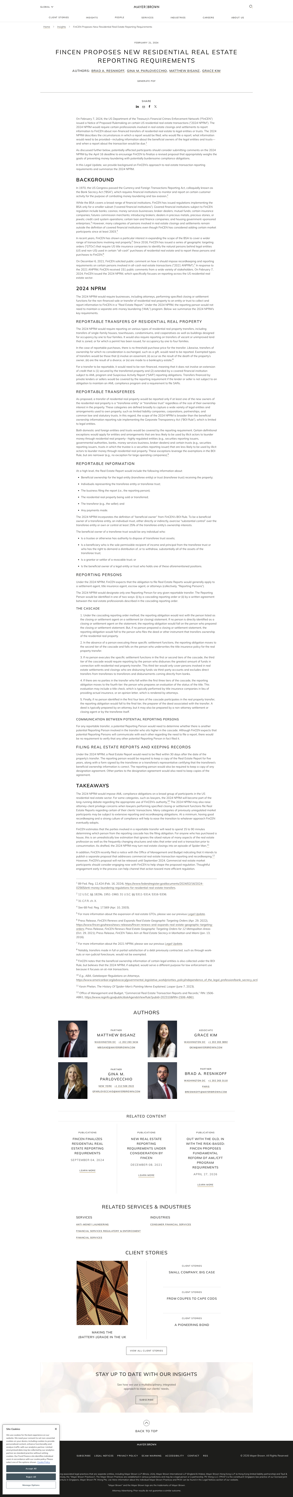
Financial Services (89, 1237)
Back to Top (146, 1431)
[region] (31, 1459)
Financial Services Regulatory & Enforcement (108, 1231)
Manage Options (31, 1485)
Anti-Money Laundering (92, 1224)
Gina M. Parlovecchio (147, 71)
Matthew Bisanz (184, 71)
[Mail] (143, 107)
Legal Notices (104, 1455)
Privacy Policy (127, 1455)
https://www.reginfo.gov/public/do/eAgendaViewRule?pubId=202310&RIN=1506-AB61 (139, 997)
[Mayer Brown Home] (146, 7)
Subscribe (146, 1399)
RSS (205, 1455)
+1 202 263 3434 (128, 1042)
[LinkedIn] (137, 107)
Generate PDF (146, 81)
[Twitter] (155, 107)
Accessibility (174, 1455)
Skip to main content (15, 2)
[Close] (55, 1429)
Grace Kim (211, 71)
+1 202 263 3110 (218, 1080)
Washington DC (105, 1042)
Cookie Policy (43, 1462)
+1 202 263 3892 (218, 1042)
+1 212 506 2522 (124, 1086)
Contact (193, 1455)
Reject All (31, 1477)
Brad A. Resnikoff (107, 71)
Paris (206, 1086)
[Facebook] (149, 107)
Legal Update (196, 914)
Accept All (31, 1468)
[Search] (251, 7)
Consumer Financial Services (170, 1224)
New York (105, 1086)
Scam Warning (152, 1455)
